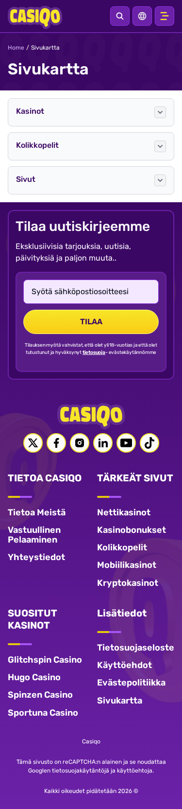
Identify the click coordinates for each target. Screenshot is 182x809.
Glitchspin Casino (45, 659)
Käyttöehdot (124, 665)
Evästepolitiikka (131, 682)
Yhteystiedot (36, 557)
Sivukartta (119, 700)
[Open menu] (164, 16)
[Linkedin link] (103, 443)
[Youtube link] (126, 443)
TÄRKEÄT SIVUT (135, 478)
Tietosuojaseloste (135, 647)
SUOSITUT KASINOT (32, 619)
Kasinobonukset (131, 530)
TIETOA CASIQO (45, 478)
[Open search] (120, 16)
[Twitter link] (33, 443)
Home (16, 47)
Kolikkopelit (122, 547)
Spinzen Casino (40, 694)
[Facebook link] (56, 443)
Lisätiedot (122, 613)
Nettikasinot (123, 512)
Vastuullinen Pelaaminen (34, 535)
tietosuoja (94, 352)
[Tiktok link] (149, 443)
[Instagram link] (79, 443)
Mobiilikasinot (126, 565)
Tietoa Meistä (37, 512)
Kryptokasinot (127, 583)
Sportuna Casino (43, 712)
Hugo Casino (34, 677)
